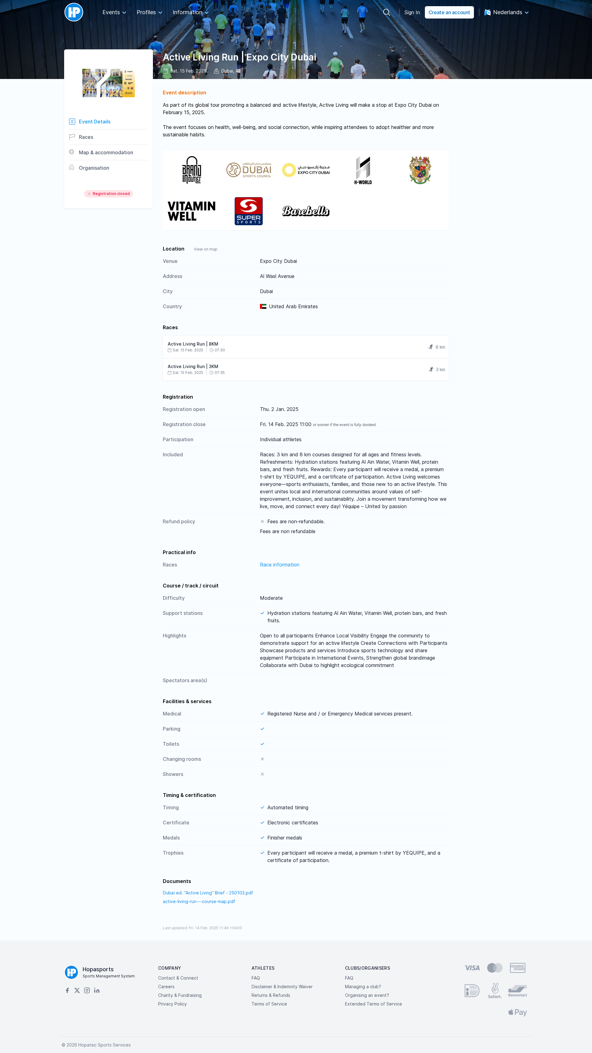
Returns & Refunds (271, 995)
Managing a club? (363, 986)
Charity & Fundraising (180, 995)
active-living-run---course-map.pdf (199, 901)
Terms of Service (269, 1003)
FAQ (256, 977)
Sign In (412, 12)
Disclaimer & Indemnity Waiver (282, 986)
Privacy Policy (172, 1003)
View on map (205, 249)
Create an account (449, 12)
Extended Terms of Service (373, 1003)
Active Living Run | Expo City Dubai (239, 57)
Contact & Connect (178, 977)
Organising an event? (367, 995)
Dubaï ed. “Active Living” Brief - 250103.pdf (208, 892)
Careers (166, 986)
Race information (279, 565)
